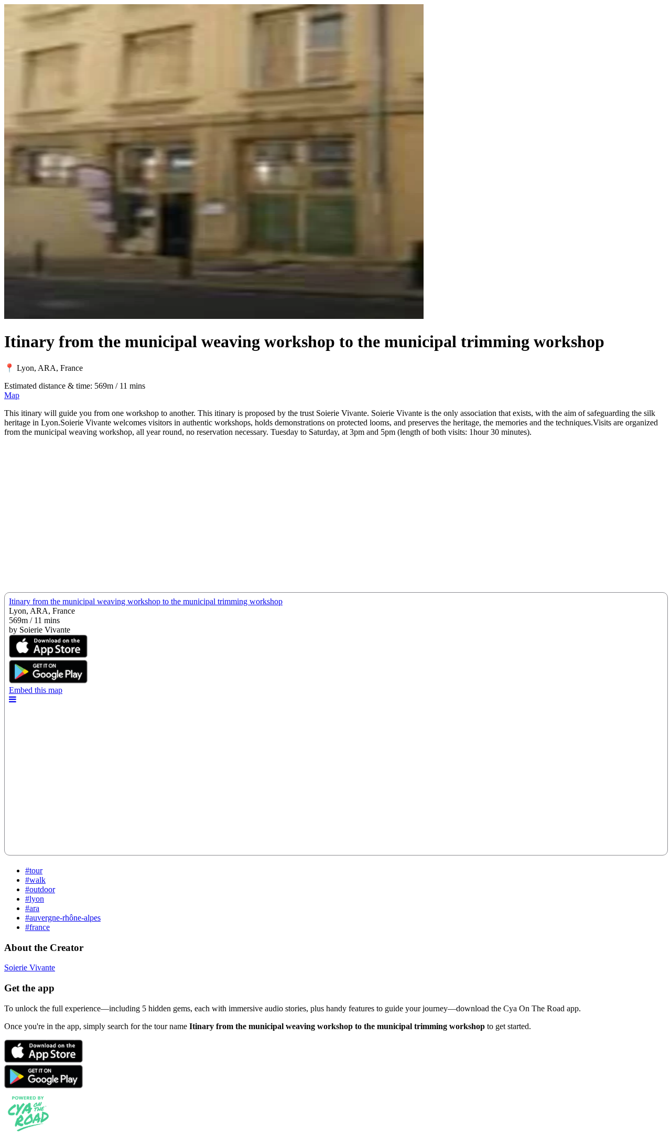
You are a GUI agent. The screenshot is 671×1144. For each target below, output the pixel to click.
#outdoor (40, 889)
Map (11, 395)
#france (37, 927)
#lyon (34, 898)
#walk (35, 879)
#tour (33, 870)
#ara (32, 908)
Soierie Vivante (29, 967)
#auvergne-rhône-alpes (63, 917)
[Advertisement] (318, 518)
